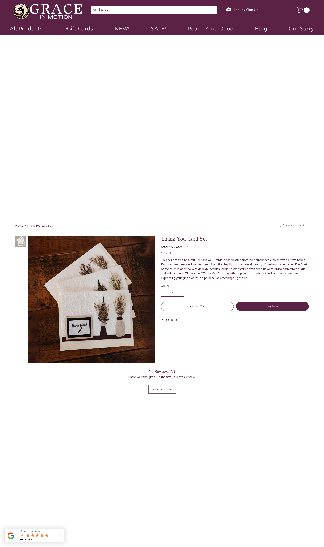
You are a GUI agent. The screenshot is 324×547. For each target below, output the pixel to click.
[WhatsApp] (163, 320)
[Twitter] (176, 320)
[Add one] (180, 293)
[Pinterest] (172, 320)
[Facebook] (167, 320)
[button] (304, 10)
